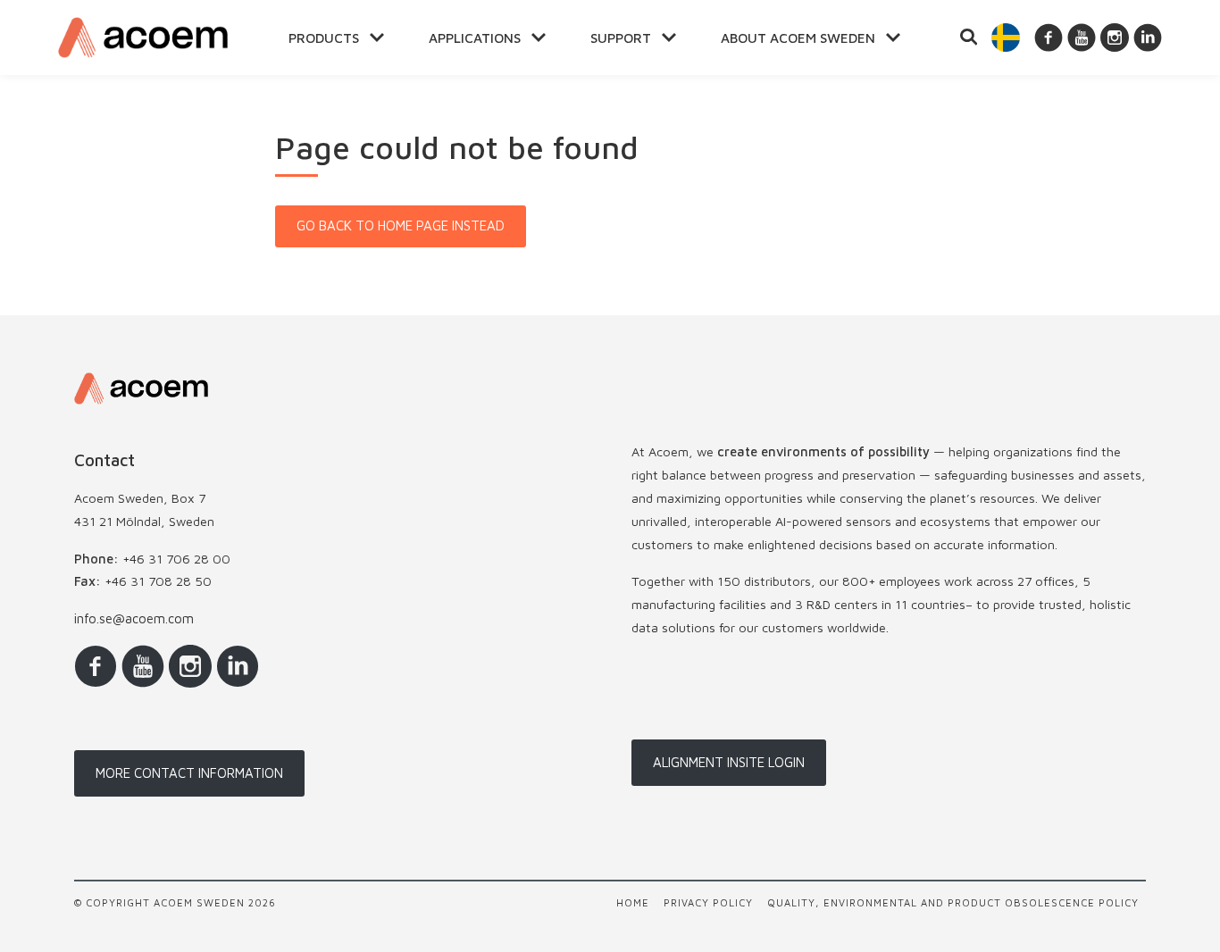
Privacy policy (708, 902)
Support (620, 37)
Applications (475, 37)
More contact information (189, 773)
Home (632, 902)
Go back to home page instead (401, 225)
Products (323, 37)
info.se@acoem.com (134, 618)
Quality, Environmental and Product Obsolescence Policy (953, 902)
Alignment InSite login (729, 762)
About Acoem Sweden (798, 37)
